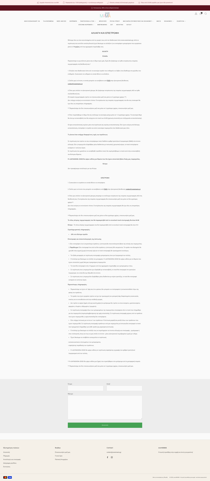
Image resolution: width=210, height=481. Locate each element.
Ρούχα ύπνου (115, 21)
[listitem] (48, 2)
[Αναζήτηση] (206, 13)
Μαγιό (159, 21)
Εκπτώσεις (6, 467)
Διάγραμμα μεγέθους (9, 463)
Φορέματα (73, 21)
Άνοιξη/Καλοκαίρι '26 (32, 21)
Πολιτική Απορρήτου (61, 459)
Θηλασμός (168, 21)
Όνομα (70, 384)
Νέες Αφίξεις (61, 21)
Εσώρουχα (180, 21)
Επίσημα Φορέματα (86, 25)
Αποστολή (6, 452)
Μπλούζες (103, 21)
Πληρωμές (6, 456)
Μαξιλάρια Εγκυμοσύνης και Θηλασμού (137, 21)
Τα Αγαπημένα (48, 21)
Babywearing (102, 25)
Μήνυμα (70, 394)
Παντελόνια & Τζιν (87, 21)
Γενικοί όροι (58, 456)
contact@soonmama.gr (114, 452)
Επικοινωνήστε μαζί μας (62, 452)
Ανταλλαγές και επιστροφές (12, 459)
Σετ (111, 25)
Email (108, 384)
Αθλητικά (119, 25)
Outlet (128, 25)
